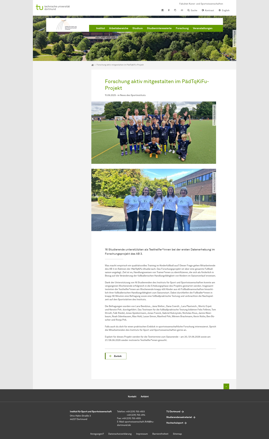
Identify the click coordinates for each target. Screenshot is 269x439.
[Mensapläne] (162, 10)
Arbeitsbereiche (118, 28)
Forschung (182, 28)
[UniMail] (181, 10)
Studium (137, 28)
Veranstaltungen (203, 28)
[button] (115, 356)
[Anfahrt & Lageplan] (169, 10)
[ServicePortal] (175, 10)
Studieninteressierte (159, 28)
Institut (100, 28)
